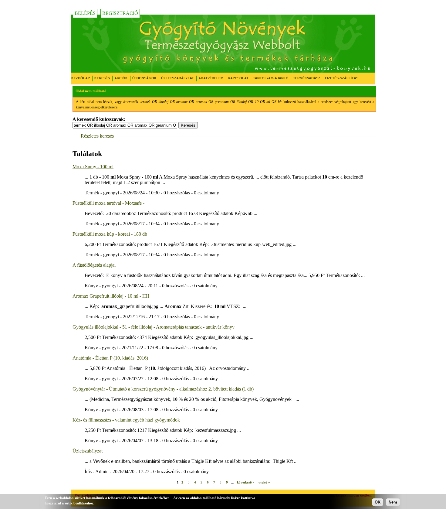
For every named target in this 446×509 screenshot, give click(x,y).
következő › (245, 482)
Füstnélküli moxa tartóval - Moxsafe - (108, 203)
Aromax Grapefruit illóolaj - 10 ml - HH (111, 296)
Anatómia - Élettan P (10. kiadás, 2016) (110, 357)
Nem (393, 502)
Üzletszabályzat (177, 78)
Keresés (102, 78)
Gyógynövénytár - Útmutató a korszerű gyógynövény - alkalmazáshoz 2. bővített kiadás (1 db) (163, 388)
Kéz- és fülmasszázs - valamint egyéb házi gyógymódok (126, 419)
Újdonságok (144, 78)
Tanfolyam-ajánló (271, 78)
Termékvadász (306, 78)
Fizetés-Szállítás (341, 78)
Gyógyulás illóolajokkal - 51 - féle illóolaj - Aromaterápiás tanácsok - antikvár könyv (154, 327)
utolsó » (264, 482)
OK (377, 502)
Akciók (121, 78)
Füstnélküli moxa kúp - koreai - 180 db (110, 234)
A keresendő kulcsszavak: (99, 119)
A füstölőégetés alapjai (94, 265)
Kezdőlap (80, 78)
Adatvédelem (210, 78)
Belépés (85, 13)
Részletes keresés (97, 135)
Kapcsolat (238, 78)
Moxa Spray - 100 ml (93, 166)
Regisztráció (120, 13)
